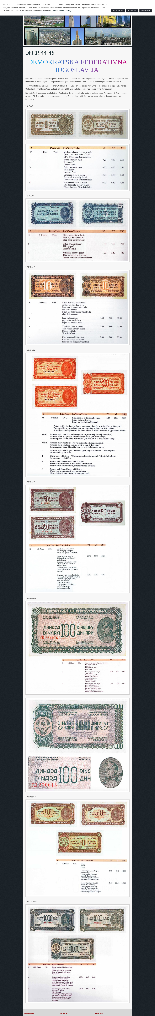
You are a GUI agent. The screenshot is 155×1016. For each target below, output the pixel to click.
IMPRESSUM (29, 1013)
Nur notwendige (118, 10)
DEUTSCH (63, 1013)
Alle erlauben (145, 10)
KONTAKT (99, 1013)
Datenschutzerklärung (61, 11)
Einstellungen (132, 10)
